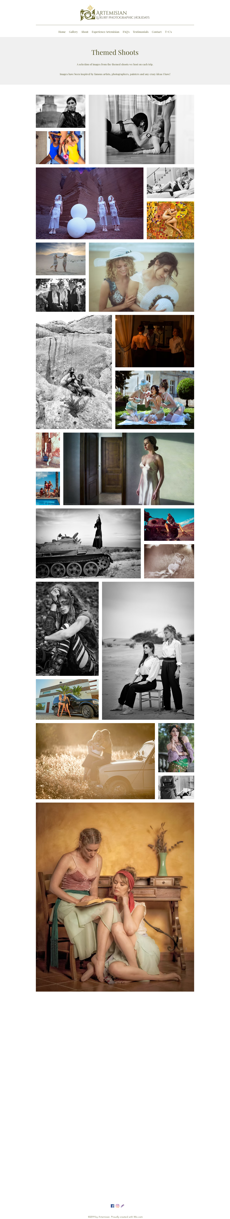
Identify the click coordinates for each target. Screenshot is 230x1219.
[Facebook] (112, 1206)
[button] (73, 31)
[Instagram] (117, 1206)
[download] (122, 1206)
